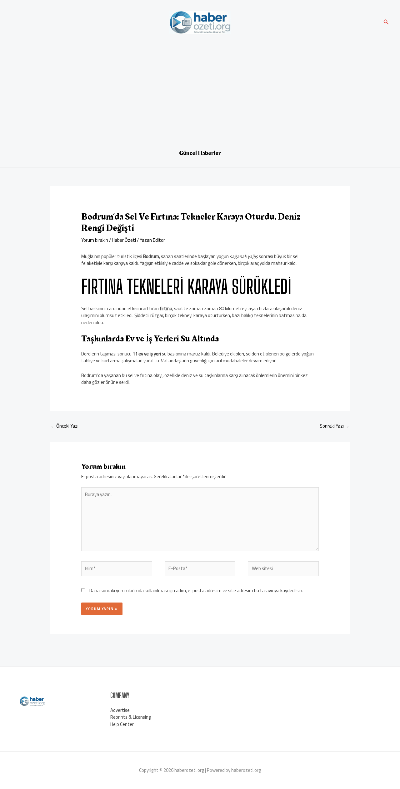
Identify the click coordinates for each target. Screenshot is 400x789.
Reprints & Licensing (130, 717)
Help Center (122, 724)
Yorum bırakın (94, 240)
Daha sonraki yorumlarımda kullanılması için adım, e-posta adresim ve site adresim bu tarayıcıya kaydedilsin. (196, 590)
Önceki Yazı (64, 425)
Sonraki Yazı (334, 425)
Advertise (120, 710)
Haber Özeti (124, 240)
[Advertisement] (200, 85)
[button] (386, 22)
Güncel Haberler (200, 153)
